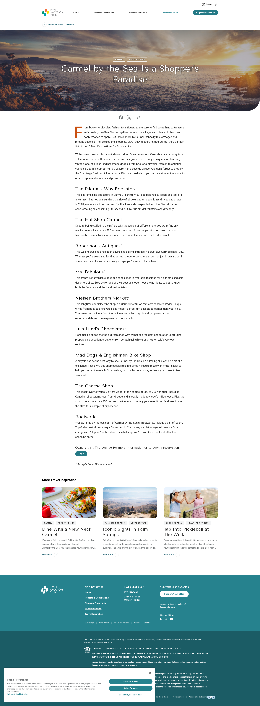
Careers (137, 623)
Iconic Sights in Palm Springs (125, 532)
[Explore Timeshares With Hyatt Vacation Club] (52, 15)
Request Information (205, 13)
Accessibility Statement (198, 697)
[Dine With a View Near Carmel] (69, 502)
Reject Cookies (131, 688)
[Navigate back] (44, 24)
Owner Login (212, 4)
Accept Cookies (130, 681)
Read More (47, 554)
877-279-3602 (131, 592)
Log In (81, 454)
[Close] (150, 673)
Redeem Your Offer (174, 594)
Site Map (147, 623)
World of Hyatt (104, 623)
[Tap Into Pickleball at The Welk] (191, 502)
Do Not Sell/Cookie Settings (130, 695)
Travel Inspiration (170, 13)
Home (76, 13)
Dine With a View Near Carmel (66, 532)
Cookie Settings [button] (178, 697)
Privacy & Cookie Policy (17, 694)
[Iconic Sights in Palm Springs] (130, 502)
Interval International (121, 623)
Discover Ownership (138, 13)
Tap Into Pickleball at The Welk (186, 532)
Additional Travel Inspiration (61, 24)
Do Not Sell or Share (160, 697)
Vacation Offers (93, 608)
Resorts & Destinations (104, 13)
